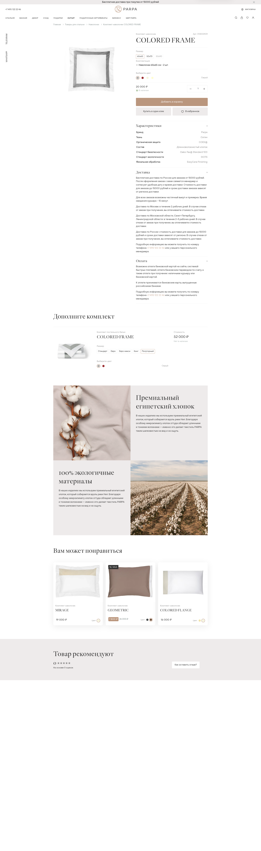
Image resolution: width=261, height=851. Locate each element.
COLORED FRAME (115, 336)
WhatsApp (7, 56)
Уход (46, 18)
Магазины (250, 9)
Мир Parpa (131, 18)
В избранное (192, 111)
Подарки (58, 18)
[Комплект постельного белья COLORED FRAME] (72, 351)
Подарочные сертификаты (93, 18)
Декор (35, 18)
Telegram (7, 39)
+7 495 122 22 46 (13, 9)
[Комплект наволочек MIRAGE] (78, 582)
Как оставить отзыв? (186, 665)
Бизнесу (116, 18)
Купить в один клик (153, 111)
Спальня (10, 18)
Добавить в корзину (172, 102)
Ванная (23, 18)
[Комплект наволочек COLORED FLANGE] (183, 582)
